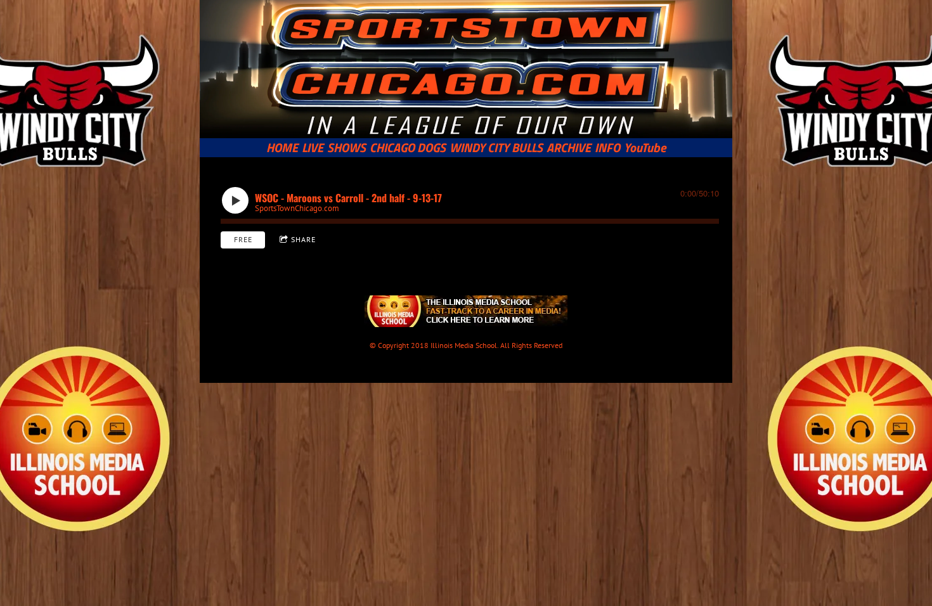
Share (303, 239)
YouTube (645, 147)
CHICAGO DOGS (408, 147)
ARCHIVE (569, 147)
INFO (607, 147)
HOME (282, 147)
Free (243, 239)
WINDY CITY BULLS (496, 147)
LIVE (312, 147)
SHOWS (346, 147)
